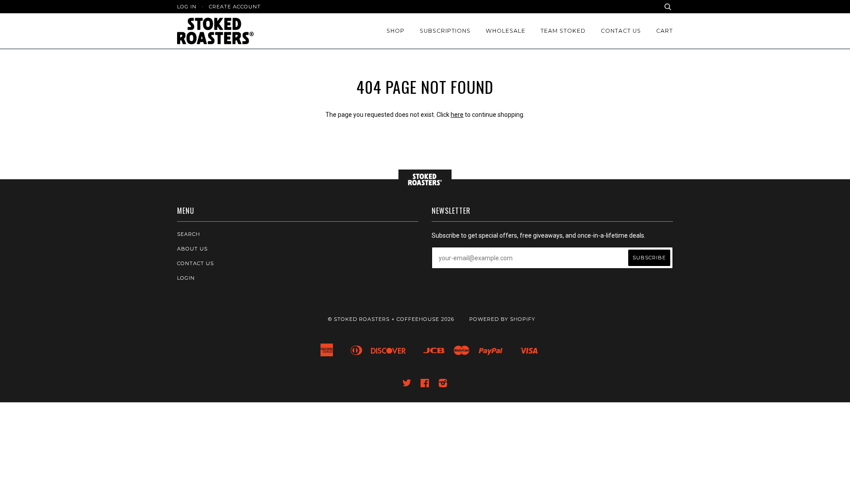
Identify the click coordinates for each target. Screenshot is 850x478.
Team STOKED (563, 30)
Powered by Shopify (502, 319)
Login (186, 278)
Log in (187, 7)
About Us (192, 249)
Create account (235, 7)
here (457, 114)
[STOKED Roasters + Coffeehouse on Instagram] (443, 385)
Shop (395, 30)
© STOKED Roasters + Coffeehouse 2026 (391, 319)
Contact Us (621, 30)
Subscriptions (445, 30)
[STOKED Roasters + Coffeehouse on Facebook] (425, 385)
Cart (664, 30)
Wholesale (505, 30)
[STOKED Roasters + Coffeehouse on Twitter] (407, 385)
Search (188, 234)
